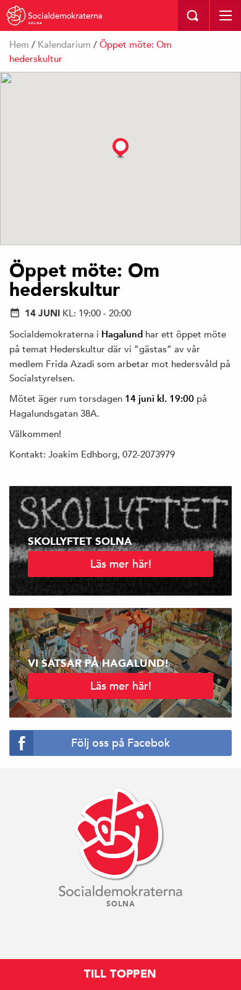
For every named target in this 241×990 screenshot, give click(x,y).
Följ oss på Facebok (120, 743)
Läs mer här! (120, 564)
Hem (19, 44)
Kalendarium (64, 44)
